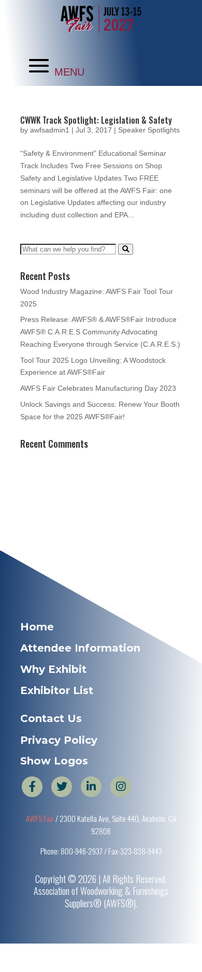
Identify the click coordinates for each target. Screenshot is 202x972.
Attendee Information (80, 648)
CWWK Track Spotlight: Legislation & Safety (96, 120)
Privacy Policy (58, 740)
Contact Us (51, 718)
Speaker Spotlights (149, 130)
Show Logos (54, 761)
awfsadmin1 (49, 130)
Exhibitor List (56, 690)
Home (37, 627)
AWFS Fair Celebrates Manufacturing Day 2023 (98, 388)
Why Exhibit (53, 669)
